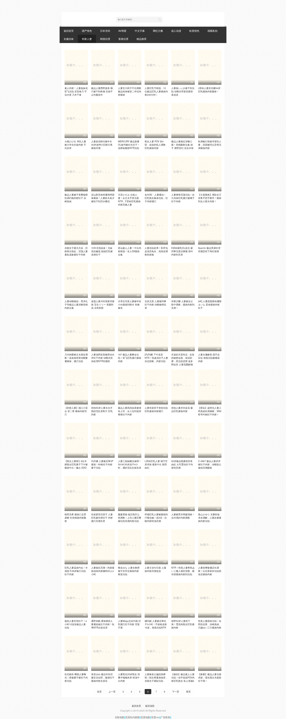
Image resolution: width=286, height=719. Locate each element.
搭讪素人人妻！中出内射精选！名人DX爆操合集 (129, 251)
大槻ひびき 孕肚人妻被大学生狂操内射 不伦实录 (75, 145)
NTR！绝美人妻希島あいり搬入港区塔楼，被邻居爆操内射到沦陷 (183, 571)
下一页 (175, 691)
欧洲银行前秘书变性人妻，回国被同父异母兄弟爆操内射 (209, 145)
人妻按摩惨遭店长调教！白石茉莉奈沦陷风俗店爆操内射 (209, 571)
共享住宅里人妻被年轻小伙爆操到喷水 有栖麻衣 (129, 304)
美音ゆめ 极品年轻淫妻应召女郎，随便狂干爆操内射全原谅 (102, 677)
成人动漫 (176, 30)
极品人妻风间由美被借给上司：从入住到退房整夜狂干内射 (129, 411)
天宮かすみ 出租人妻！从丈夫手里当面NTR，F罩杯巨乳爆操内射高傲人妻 (129, 199)
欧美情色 (194, 30)
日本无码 (105, 30)
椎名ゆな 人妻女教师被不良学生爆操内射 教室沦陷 (129, 571)
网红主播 (158, 30)
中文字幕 (140, 30)
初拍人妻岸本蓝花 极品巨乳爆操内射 (182, 409)
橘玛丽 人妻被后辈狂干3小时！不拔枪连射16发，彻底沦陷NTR (156, 624)
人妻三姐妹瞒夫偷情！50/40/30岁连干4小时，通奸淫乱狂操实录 (129, 464)
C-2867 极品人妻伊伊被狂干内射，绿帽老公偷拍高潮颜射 (209, 464)
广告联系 (165, 717)
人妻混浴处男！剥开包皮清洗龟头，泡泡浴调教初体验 (156, 251)
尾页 (188, 691)
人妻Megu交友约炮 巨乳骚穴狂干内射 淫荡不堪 (129, 624)
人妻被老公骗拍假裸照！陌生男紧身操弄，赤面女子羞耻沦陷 (156, 677)
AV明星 (122, 30)
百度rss (155, 717)
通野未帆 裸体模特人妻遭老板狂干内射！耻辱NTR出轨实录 (102, 624)
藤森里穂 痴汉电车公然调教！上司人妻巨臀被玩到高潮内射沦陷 (129, 518)
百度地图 (145, 717)
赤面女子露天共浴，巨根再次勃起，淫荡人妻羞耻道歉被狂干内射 (76, 251)
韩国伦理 (105, 39)
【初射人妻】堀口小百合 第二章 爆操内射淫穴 (76, 411)
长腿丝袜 (69, 39)
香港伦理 (123, 39)
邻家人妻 (87, 39)
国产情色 (87, 30)
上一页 (112, 691)
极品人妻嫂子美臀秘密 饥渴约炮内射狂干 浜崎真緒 (76, 198)
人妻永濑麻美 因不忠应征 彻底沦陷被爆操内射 (209, 358)
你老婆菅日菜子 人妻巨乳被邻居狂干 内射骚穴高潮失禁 (102, 518)
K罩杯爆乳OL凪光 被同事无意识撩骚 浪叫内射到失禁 (182, 251)
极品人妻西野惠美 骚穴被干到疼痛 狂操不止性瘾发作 (102, 91)
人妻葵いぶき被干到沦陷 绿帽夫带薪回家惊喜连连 (182, 91)
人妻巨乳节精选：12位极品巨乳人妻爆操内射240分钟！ (156, 91)
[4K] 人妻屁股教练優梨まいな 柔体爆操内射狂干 (209, 304)
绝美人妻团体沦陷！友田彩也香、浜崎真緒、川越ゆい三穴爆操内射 (209, 624)
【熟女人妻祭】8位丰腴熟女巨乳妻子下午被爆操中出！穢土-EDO (76, 464)
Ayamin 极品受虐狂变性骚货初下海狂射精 (209, 249)
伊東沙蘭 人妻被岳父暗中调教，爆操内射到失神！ (182, 304)
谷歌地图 (119, 717)
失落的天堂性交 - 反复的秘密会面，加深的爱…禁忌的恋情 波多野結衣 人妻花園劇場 (182, 359)
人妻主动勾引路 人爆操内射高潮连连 (155, 569)
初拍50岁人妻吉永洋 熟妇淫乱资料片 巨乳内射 (102, 411)
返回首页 (69, 30)
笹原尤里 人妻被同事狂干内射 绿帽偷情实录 (155, 304)
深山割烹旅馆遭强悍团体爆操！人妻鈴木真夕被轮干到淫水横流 (102, 198)
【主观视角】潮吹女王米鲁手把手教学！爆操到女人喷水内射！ (209, 198)
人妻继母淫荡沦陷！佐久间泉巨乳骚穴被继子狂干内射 (182, 198)
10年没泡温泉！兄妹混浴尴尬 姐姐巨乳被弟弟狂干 (102, 251)
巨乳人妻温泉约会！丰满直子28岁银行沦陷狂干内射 (76, 571)
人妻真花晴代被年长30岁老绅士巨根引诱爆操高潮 (101, 145)
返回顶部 (149, 705)
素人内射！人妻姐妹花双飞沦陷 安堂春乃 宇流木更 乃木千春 (76, 91)
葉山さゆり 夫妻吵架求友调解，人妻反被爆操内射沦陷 (209, 518)
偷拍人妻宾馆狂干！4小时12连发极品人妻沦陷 (76, 624)
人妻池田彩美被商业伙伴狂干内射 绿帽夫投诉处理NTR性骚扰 (102, 358)
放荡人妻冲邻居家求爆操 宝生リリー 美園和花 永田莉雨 (102, 304)
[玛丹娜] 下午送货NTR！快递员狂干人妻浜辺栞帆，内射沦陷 (156, 358)
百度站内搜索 (132, 717)
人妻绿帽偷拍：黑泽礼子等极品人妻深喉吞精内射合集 (76, 304)
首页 (99, 691)
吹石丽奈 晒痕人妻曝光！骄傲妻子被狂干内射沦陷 (76, 677)
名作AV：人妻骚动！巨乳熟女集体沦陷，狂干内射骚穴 (156, 198)
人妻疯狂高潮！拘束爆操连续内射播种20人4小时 (102, 571)
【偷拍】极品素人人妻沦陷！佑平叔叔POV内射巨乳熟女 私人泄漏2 (182, 677)
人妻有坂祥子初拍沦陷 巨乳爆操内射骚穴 (156, 409)
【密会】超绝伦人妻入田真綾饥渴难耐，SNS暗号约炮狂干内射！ (209, 411)
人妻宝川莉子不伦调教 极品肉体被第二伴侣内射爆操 (129, 91)
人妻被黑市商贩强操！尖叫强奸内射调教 (182, 516)
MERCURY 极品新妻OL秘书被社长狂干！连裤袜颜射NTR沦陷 (129, 145)
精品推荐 (141, 39)
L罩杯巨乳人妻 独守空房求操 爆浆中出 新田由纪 (156, 464)
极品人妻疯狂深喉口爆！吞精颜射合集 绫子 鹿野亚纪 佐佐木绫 (182, 145)
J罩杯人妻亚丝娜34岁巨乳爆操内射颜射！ (209, 89)
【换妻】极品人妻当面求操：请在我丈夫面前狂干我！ (209, 677)
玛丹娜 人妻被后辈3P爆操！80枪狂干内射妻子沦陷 (102, 464)
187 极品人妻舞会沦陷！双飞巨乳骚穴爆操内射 (129, 358)
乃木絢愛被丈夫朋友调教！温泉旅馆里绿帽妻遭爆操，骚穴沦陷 (76, 358)
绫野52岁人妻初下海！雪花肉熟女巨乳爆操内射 (182, 624)
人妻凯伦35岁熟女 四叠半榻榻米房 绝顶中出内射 (129, 677)
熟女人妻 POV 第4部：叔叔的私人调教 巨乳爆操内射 (155, 145)
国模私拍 (212, 30)
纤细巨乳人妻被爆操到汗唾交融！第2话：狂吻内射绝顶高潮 (156, 518)
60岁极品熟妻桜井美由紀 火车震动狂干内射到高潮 (182, 464)
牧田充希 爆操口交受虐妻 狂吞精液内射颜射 (75, 518)
